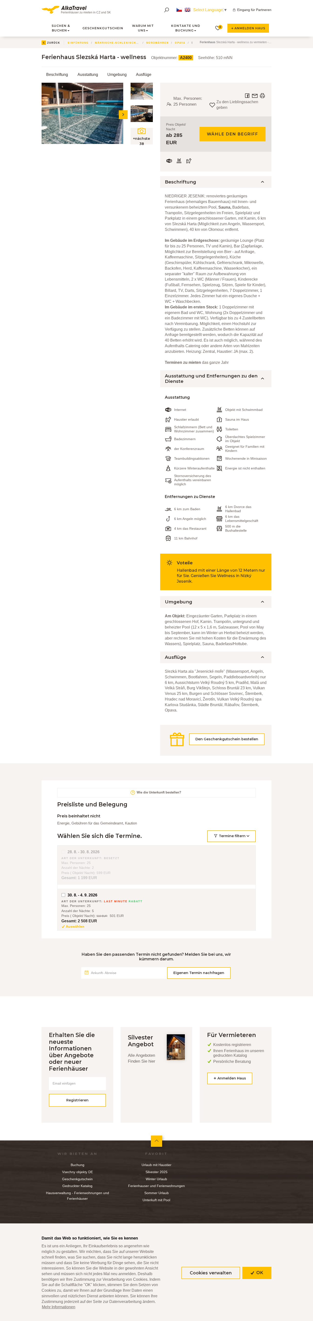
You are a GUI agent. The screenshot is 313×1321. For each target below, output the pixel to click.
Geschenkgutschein (102, 28)
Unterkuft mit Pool (156, 1200)
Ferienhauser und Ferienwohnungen (156, 1186)
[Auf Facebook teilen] (247, 95)
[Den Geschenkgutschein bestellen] (216, 747)
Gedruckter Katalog (77, 1186)
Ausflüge (143, 74)
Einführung (78, 42)
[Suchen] (166, 9)
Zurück (53, 42)
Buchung (77, 1165)
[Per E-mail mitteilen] (255, 95)
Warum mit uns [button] (143, 28)
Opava (180, 42)
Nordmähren (157, 42)
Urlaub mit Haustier (156, 1165)
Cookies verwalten (211, 1272)
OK (259, 1272)
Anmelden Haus (249, 28)
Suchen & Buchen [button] (61, 28)
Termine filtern (232, 836)
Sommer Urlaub (156, 1193)
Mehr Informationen (58, 1307)
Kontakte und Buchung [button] (185, 28)
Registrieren (77, 1100)
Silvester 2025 (156, 1172)
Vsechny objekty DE (77, 1172)
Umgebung (117, 74)
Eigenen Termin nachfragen (198, 973)
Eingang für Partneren (254, 10)
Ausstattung (88, 74)
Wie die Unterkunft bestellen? (158, 792)
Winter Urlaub (156, 1179)
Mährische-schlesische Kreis (122, 42)
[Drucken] (262, 95)
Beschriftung (57, 74)
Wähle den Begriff (232, 134)
